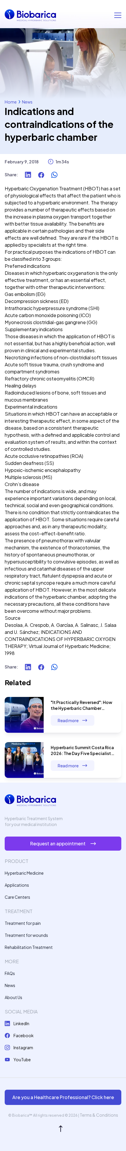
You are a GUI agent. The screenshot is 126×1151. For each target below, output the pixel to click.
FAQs (10, 973)
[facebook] (41, 175)
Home (11, 101)
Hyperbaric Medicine (24, 873)
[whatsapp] (54, 175)
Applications (17, 885)
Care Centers (17, 897)
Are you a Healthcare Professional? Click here (63, 1097)
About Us (13, 997)
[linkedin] (28, 175)
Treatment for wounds (26, 935)
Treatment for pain (23, 923)
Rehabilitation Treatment (29, 947)
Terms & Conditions (99, 1115)
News (27, 101)
